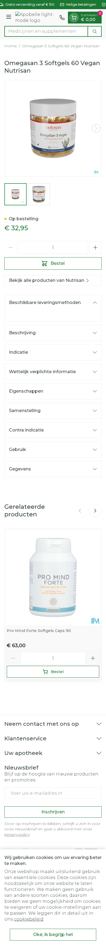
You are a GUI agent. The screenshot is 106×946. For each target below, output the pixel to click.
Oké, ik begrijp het (53, 934)
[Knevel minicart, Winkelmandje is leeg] (74, 17)
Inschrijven (53, 811)
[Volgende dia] (95, 510)
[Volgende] (96, 128)
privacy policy (17, 834)
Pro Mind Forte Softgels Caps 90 (39, 630)
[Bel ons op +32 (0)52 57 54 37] (62, 17)
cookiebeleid (28, 919)
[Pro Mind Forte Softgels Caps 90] (53, 577)
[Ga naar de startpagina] (36, 18)
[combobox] (46, 31)
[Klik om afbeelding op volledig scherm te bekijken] (53, 128)
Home (10, 46)
